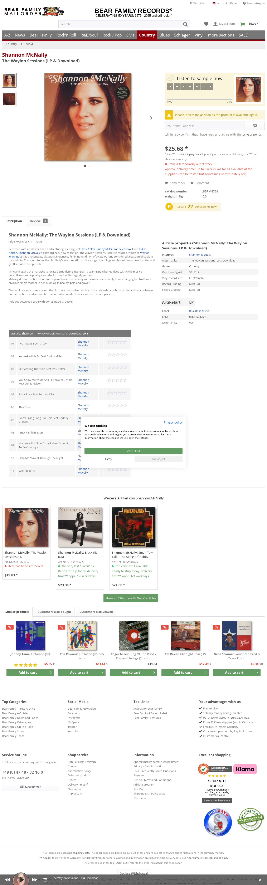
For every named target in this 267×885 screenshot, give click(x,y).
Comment (202, 183)
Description (13, 221)
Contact (73, 766)
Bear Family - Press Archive (18, 708)
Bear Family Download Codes (20, 718)
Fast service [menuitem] (210, 708)
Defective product (79, 775)
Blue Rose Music (199, 311)
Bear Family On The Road (17, 727)
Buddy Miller (104, 249)
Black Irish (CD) (78, 555)
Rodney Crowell (123, 249)
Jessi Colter (88, 249)
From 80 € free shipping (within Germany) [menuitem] (228, 722)
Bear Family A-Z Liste (15, 713)
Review (38, 221)
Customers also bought (54, 612)
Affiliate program (144, 784)
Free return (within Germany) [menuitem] (221, 727)
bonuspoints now (206, 207)
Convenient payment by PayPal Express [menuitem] (227, 731)
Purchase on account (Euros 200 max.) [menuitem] (226, 717)
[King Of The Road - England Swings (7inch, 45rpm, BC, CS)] (133, 635)
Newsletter (74, 789)
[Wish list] (206, 24)
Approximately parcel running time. (207, 858)
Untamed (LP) (30, 654)
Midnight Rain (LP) (185, 654)
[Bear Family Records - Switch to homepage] (35, 11)
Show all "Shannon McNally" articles (131, 598)
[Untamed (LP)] (30, 635)
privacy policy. (252, 134)
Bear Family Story (13, 731)
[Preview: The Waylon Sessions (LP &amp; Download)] (9, 80)
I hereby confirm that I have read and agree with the (215, 134)
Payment (139, 775)
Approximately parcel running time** (157, 762)
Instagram (74, 718)
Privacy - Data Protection (149, 766)
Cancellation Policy (79, 771)
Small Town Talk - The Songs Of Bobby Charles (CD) (133, 555)
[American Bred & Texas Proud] (237, 635)
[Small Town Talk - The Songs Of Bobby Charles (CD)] (133, 527)
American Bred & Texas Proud (237, 656)
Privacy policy (173, 422)
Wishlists (198, 3)
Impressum (75, 793)
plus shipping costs (190, 154)
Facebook (74, 713)
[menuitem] (124, 24)
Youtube (73, 731)
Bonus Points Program (82, 762)
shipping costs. (81, 853)
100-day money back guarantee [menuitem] (222, 713)
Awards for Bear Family (148, 708)
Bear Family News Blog (82, 708)
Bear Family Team (13, 736)
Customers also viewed (96, 612)
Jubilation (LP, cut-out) (82, 656)
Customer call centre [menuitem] (216, 736)
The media (140, 798)
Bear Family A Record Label (150, 713)
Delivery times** (78, 784)
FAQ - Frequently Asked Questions (155, 771)
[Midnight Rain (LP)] (185, 635)
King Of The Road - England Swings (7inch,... (133, 656)
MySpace (73, 722)
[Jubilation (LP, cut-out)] (82, 635)
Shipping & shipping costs (149, 793)
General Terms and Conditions (152, 780)
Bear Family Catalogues (16, 722)
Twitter (72, 727)
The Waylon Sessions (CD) (26, 555)
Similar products (17, 612)
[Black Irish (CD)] (80, 527)
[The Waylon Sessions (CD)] (26, 527)
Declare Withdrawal (134, 873)
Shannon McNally (24, 55)
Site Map (139, 789)
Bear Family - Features (147, 718)
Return (72, 780)
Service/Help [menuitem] (254, 3)
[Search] (185, 24)
